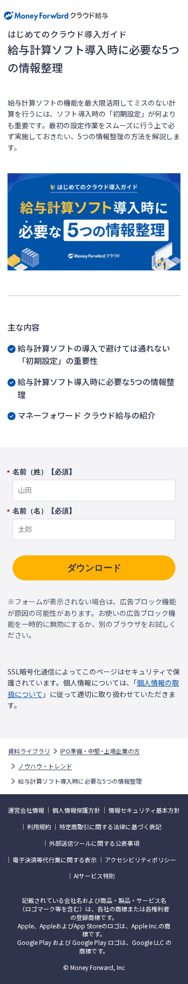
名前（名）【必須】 (44, 511)
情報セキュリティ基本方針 (144, 810)
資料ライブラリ (29, 751)
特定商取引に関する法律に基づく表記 (110, 827)
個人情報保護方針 (76, 810)
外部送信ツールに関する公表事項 (94, 843)
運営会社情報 (26, 810)
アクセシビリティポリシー (140, 860)
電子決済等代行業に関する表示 (55, 860)
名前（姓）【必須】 (44, 472)
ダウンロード (94, 568)
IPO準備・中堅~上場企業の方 (100, 751)
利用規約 (39, 827)
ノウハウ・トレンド (45, 766)
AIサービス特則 (94, 876)
